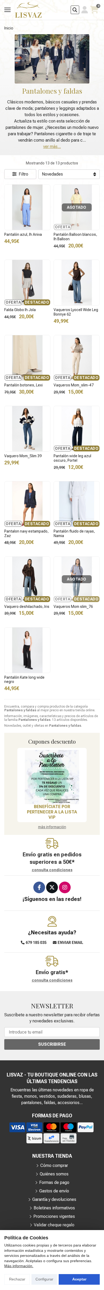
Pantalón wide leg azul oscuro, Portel (72, 458)
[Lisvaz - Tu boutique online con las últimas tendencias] (28, 10)
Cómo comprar (54, 1165)
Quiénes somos (54, 1173)
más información (52, 827)
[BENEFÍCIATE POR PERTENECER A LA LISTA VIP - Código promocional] (52, 777)
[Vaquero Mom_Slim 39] (27, 428)
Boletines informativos (54, 1207)
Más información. (18, 1266)
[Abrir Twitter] (52, 887)
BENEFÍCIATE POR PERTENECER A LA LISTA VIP (52, 812)
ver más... (52, 146)
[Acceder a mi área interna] (84, 10)
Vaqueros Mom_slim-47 (74, 385)
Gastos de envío (54, 1190)
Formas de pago (54, 1182)
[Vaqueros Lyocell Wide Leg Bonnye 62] (76, 282)
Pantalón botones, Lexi (23, 385)
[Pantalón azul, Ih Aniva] (27, 207)
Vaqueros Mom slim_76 (73, 606)
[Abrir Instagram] (64, 887)
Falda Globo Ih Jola (20, 310)
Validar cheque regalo (54, 1224)
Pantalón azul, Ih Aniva (23, 234)
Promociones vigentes (54, 1216)
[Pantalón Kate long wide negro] (27, 650)
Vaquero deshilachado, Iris (26, 606)
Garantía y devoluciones (54, 1199)
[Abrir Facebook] (39, 887)
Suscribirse (52, 1044)
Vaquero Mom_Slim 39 (23, 456)
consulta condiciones (52, 870)
